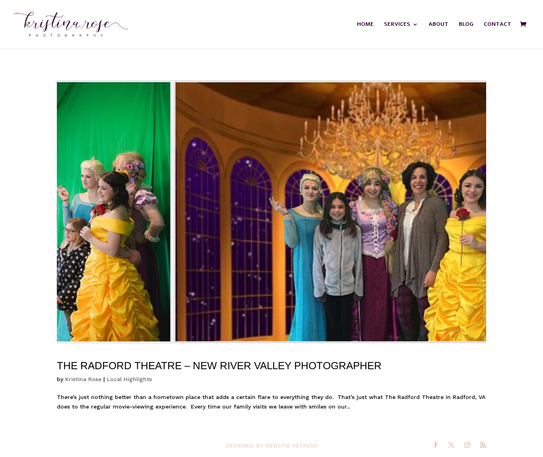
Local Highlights (129, 379)
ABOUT (438, 24)
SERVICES (397, 24)
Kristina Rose (83, 379)
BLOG (466, 24)
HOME (365, 24)
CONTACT (497, 24)
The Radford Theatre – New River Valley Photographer (219, 366)
